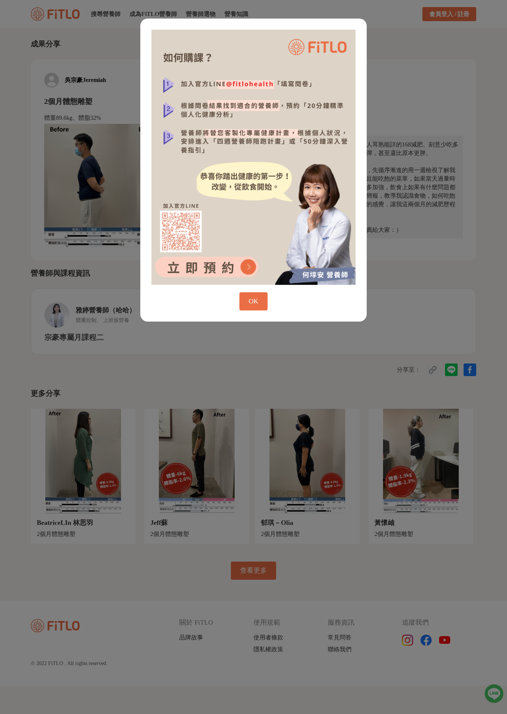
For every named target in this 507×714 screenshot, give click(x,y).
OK (253, 301)
